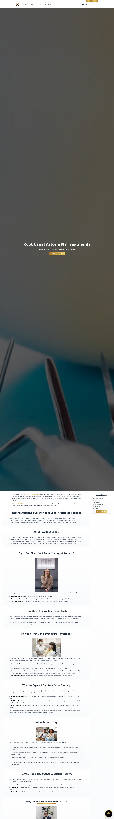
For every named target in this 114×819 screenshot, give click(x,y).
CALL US (88, 1)
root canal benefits (14, 624)
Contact (95, 5)
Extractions (95, 500)
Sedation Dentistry (97, 506)
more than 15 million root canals (30, 494)
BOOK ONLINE (95, 1)
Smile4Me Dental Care (18, 504)
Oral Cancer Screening (98, 504)
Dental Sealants (96, 502)
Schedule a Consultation (57, 253)
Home (40, 5)
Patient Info (85, 5)
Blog (69, 5)
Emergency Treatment (98, 498)
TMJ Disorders (96, 508)
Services (75, 5)
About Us (60, 5)
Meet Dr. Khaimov (50, 5)
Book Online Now (101, 511)
